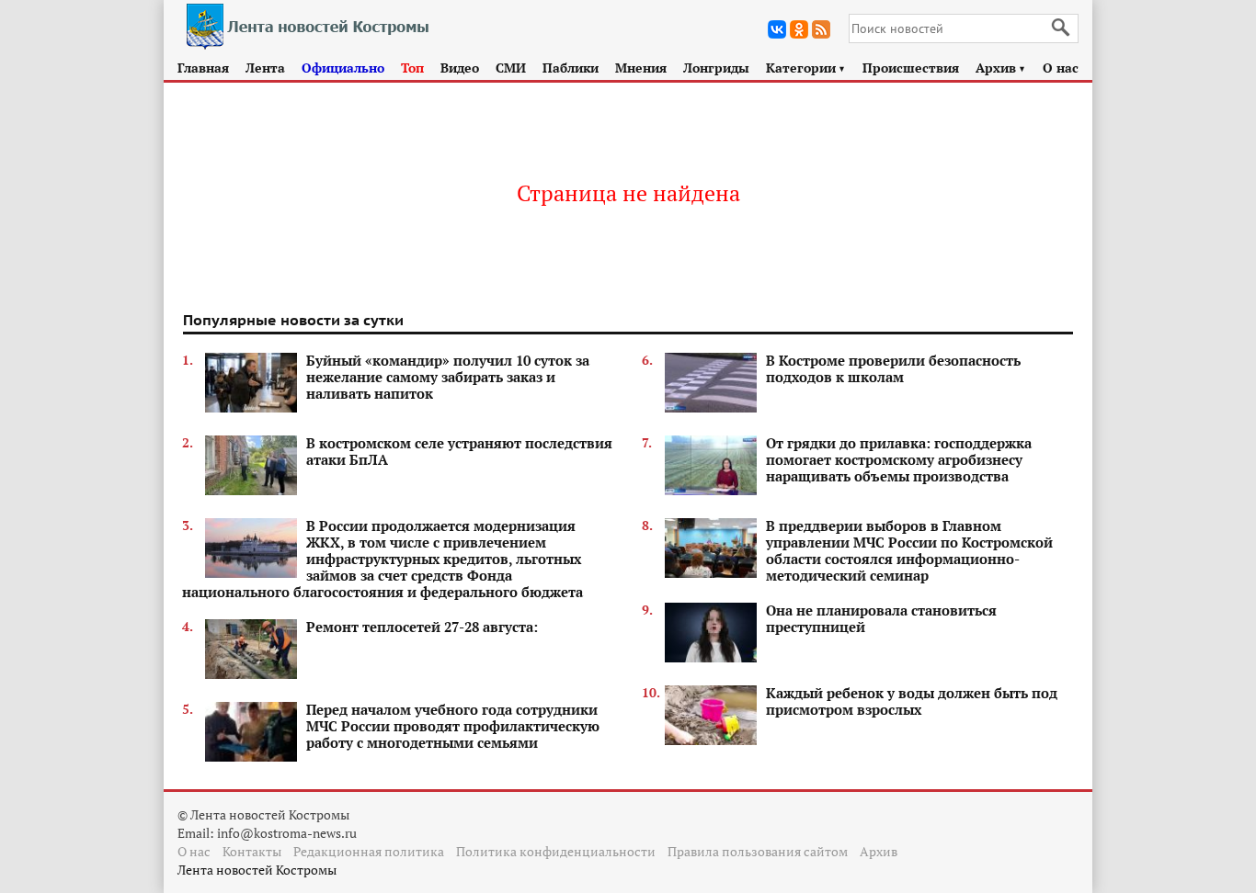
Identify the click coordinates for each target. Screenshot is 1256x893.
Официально (343, 67)
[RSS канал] (821, 29)
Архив (1001, 67)
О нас (1061, 67)
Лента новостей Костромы (257, 869)
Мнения (641, 67)
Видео (459, 67)
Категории (806, 67)
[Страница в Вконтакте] (777, 29)
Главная (203, 67)
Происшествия (910, 67)
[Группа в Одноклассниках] (799, 29)
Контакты (252, 851)
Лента (265, 67)
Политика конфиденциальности (556, 851)
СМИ (511, 67)
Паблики (570, 67)
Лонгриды (716, 67)
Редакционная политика (368, 851)
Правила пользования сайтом (758, 851)
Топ (412, 67)
